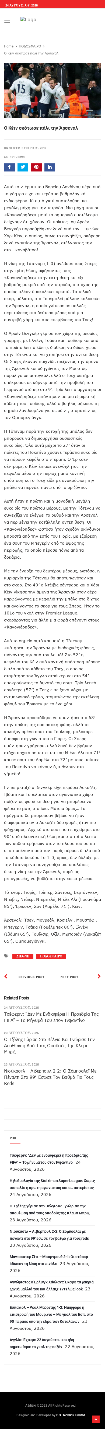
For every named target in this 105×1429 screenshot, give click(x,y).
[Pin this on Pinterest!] (36, 167)
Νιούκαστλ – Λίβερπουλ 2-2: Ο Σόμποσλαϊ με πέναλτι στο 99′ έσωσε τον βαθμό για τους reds (50, 1077)
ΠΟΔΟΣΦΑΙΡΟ (30, 46)
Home (8, 46)
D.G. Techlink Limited (70, 1415)
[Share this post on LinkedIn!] (49, 167)
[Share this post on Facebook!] (9, 167)
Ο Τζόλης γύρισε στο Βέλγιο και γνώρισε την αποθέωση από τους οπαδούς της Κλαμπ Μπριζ (49, 1045)
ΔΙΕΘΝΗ (22, 956)
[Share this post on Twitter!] (23, 167)
